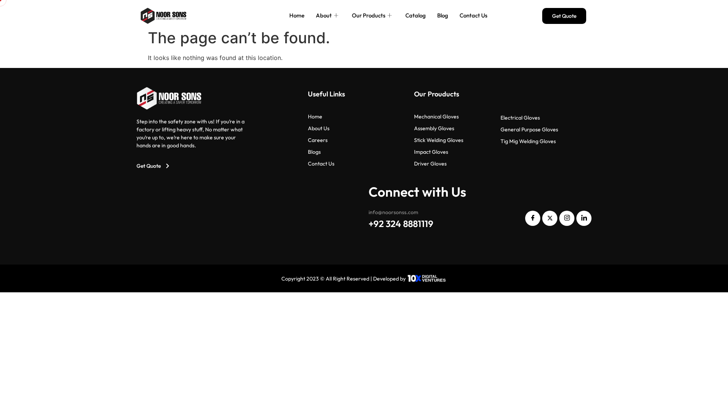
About (324, 15)
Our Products (368, 15)
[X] (549, 218)
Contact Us (473, 15)
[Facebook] (532, 218)
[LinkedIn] (584, 218)
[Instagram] (566, 218)
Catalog (415, 15)
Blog (442, 15)
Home (296, 15)
